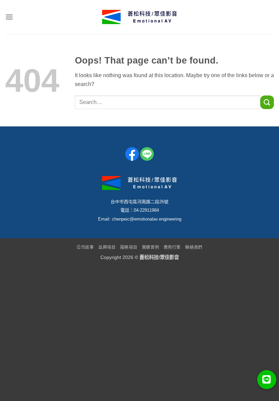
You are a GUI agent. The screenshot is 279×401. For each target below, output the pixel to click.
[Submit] (267, 102)
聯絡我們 (193, 247)
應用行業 (172, 247)
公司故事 (85, 247)
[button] (9, 16)
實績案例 (150, 247)
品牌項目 (106, 247)
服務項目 (128, 247)
